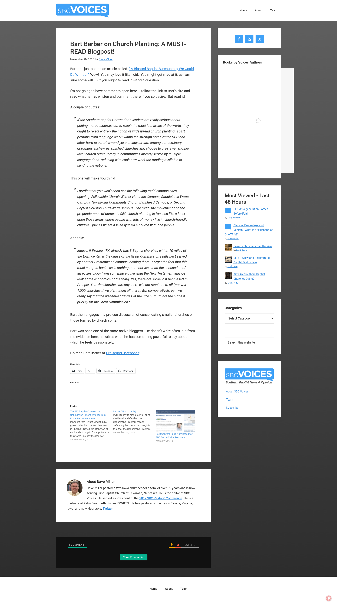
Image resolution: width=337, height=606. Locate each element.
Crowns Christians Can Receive (252, 246)
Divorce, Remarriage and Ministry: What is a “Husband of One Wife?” (249, 230)
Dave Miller (233, 238)
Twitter (108, 508)
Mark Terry (241, 250)
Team (229, 399)
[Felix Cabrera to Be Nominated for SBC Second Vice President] (175, 421)
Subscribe (232, 407)
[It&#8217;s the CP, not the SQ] (134, 422)
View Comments (133, 557)
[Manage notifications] (329, 598)
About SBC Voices (237, 391)
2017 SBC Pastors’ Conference (160, 498)
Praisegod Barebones (122, 353)
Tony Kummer (234, 217)
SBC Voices (82, 11)
